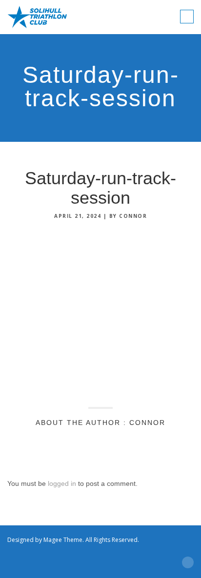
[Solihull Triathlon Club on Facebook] (93, 549)
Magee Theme (62, 540)
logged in (62, 483)
